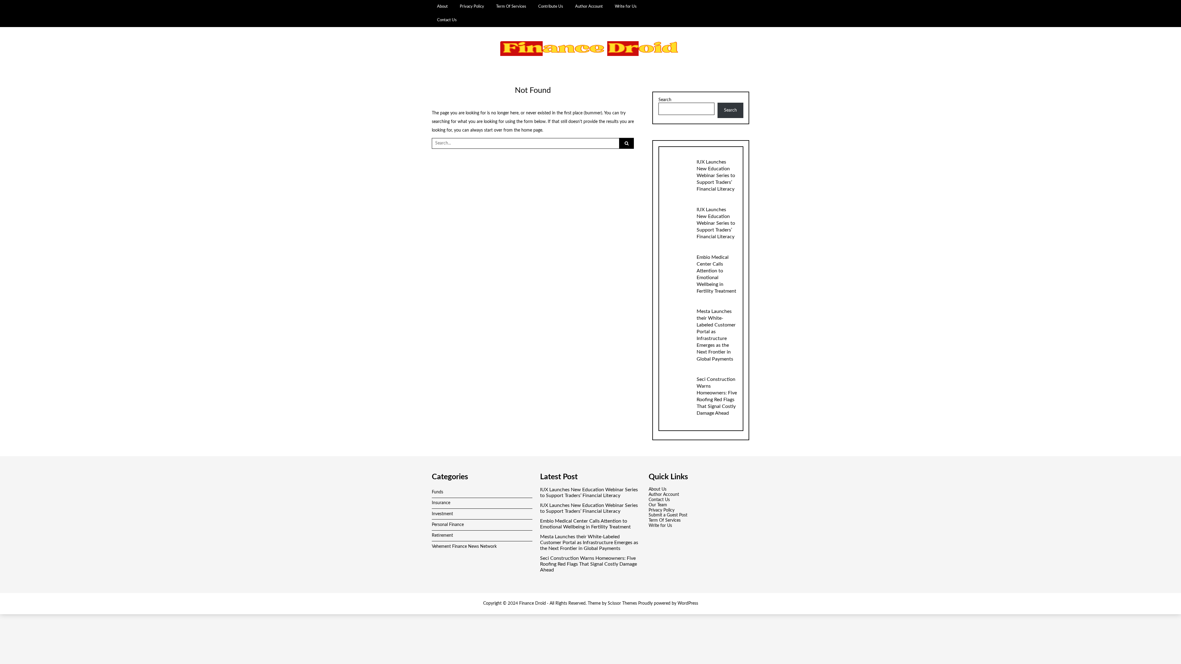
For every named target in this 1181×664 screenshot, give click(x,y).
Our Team (658, 505)
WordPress (688, 603)
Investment (442, 514)
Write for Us (626, 6)
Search (664, 100)
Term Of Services (511, 6)
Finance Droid (532, 603)
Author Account (589, 6)
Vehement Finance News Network (464, 546)
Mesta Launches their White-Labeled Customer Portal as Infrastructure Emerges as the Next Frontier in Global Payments (589, 542)
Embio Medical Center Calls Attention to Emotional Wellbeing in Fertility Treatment (585, 524)
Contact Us (447, 20)
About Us (657, 489)
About (442, 6)
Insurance (441, 503)
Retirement (442, 535)
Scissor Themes (622, 603)
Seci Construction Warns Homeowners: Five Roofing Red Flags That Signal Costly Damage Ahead (588, 564)
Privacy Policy (472, 6)
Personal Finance (448, 525)
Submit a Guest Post (668, 515)
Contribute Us (550, 6)
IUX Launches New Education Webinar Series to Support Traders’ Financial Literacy (716, 176)
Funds (437, 492)
